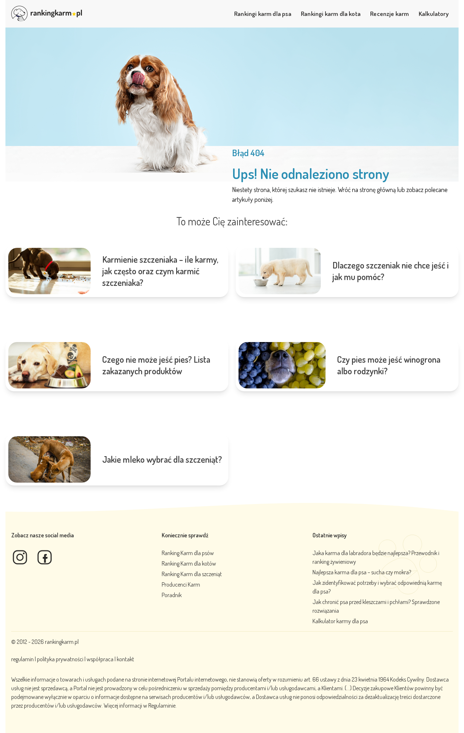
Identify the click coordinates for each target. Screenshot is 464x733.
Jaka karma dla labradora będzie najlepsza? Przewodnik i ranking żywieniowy (375, 557)
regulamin (23, 659)
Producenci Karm (181, 584)
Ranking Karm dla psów (188, 553)
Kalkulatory (434, 13)
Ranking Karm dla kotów (189, 563)
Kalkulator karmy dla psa (340, 621)
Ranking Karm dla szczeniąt (192, 574)
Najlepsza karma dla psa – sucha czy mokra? (361, 572)
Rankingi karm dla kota (331, 13)
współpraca (100, 659)
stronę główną (378, 189)
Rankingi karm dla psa (262, 13)
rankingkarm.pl (62, 641)
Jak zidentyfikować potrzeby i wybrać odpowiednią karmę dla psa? (377, 587)
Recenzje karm (389, 13)
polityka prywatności (60, 659)
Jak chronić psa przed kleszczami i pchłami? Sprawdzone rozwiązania (376, 606)
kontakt (125, 659)
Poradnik (172, 595)
